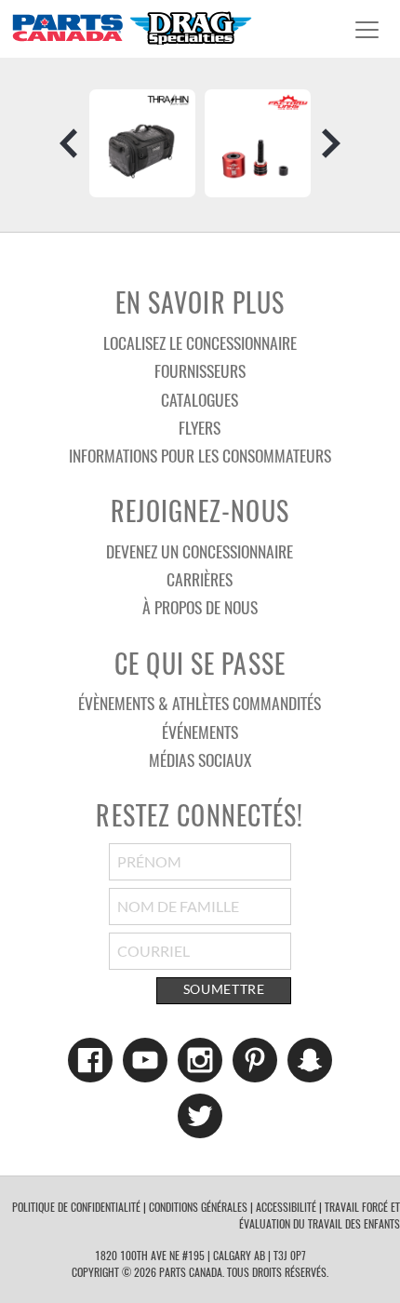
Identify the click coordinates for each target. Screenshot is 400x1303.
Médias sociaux (200, 759)
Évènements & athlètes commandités (199, 703)
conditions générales (198, 1207)
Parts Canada (131, 27)
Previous (69, 143)
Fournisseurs (200, 370)
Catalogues (199, 399)
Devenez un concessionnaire (199, 551)
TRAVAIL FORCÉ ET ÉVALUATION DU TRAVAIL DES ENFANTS (319, 1215)
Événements (200, 731)
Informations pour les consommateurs (200, 455)
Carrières (200, 579)
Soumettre (224, 989)
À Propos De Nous (200, 607)
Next (331, 143)
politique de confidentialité (76, 1207)
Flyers (199, 427)
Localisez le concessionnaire (200, 342)
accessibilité (286, 1207)
